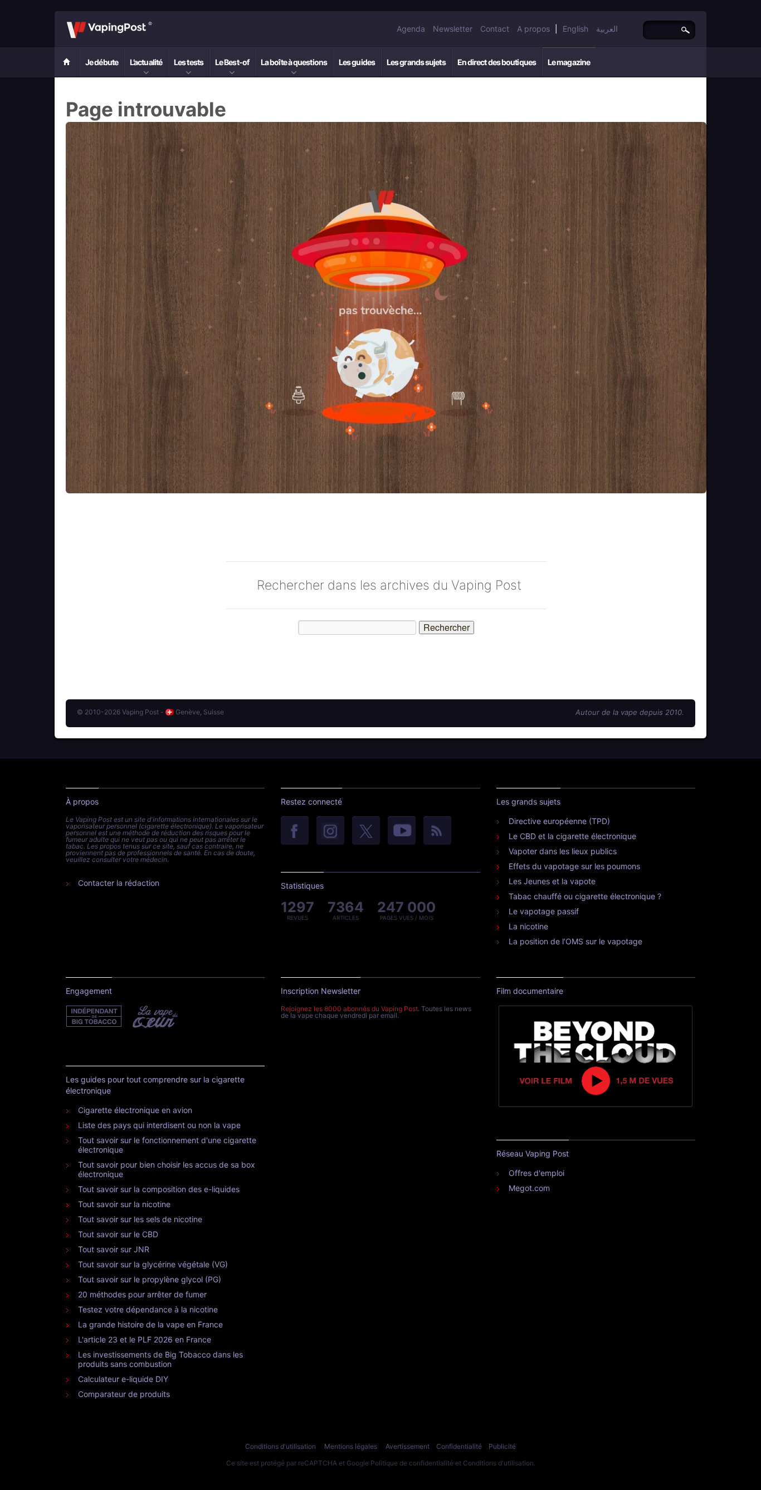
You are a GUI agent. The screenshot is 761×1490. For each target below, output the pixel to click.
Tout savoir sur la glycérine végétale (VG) (153, 1264)
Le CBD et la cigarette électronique (572, 836)
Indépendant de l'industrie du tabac (94, 1017)
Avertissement (408, 1446)
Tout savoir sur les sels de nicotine (140, 1219)
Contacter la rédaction (118, 883)
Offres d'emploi (536, 1173)
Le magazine (569, 62)
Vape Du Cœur (154, 1017)
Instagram (330, 831)
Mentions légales (350, 1446)
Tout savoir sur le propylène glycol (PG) (149, 1279)
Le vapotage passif (544, 911)
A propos (533, 28)
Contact (494, 28)
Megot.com (529, 1188)
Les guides (357, 62)
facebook (295, 831)
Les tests (188, 62)
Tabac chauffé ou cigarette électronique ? (585, 896)
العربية (607, 28)
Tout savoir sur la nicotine (124, 1204)
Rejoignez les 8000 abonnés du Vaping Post (349, 1008)
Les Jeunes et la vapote (552, 881)
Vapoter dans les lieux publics (563, 851)
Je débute (101, 62)
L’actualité (146, 62)
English (575, 28)
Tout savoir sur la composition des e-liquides (159, 1189)
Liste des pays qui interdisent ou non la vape (159, 1125)
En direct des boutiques (496, 62)
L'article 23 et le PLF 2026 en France (144, 1339)
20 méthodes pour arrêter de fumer (142, 1294)
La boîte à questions (294, 62)
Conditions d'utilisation (280, 1446)
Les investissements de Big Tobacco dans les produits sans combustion (160, 1359)
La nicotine (528, 926)
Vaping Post (155, 22)
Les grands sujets (416, 62)
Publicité (502, 1446)
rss (437, 831)
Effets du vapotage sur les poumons (574, 866)
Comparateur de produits (124, 1394)
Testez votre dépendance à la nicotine (148, 1309)
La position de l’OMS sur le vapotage (575, 941)
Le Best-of (232, 62)
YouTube (402, 831)
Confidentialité (459, 1446)
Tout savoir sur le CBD (118, 1234)
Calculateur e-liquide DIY (123, 1379)
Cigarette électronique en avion (135, 1110)
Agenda (411, 28)
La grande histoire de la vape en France (150, 1324)
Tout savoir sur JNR (113, 1249)
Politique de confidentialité (411, 1463)
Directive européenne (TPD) (559, 821)
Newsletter (452, 28)
